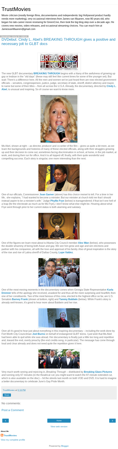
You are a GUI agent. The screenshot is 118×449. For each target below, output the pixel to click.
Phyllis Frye (57, 200)
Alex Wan (83, 243)
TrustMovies (16, 9)
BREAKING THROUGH (46, 73)
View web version (59, 426)
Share (6, 395)
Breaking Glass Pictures (98, 372)
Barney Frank (20, 299)
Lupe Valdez (66, 252)
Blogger (65, 446)
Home (59, 421)
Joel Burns (38, 334)
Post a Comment (13, 410)
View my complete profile (13, 440)
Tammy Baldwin (68, 299)
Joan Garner (46, 194)
